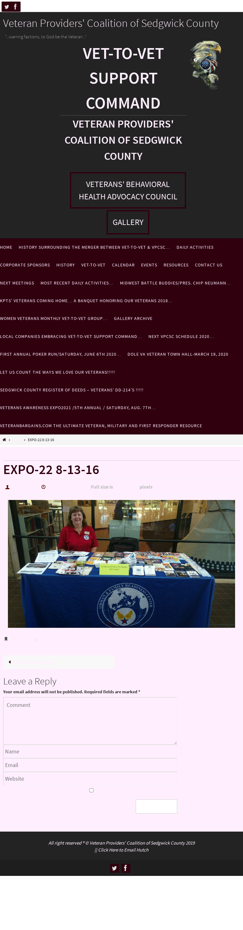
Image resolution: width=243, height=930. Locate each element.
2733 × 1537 (126, 486)
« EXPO (12, 455)
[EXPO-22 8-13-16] (121, 562)
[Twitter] (7, 7)
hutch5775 (24, 486)
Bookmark (23, 636)
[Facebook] (15, 7)
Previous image (33, 657)
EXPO (17, 439)
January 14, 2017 (67, 486)
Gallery (128, 222)
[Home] (4, 439)
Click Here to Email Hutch (123, 844)
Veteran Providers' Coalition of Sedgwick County (111, 23)
